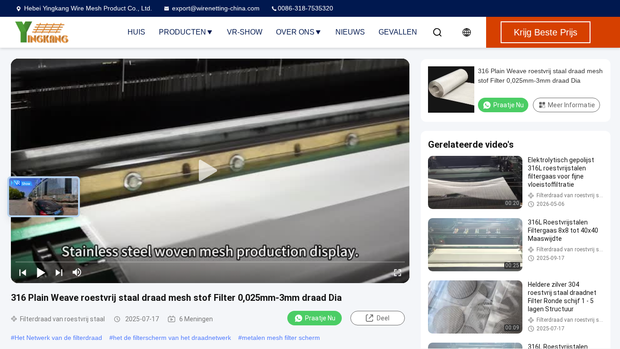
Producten (182, 32)
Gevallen (398, 32)
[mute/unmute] (77, 272)
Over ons (295, 32)
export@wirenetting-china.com (216, 8)
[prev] (23, 272)
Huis (136, 32)
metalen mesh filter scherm (281, 337)
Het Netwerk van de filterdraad (58, 337)
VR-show (244, 32)
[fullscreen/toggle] (398, 272)
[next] (59, 272)
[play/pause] (41, 272)
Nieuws (350, 32)
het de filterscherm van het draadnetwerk (172, 337)
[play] (210, 171)
